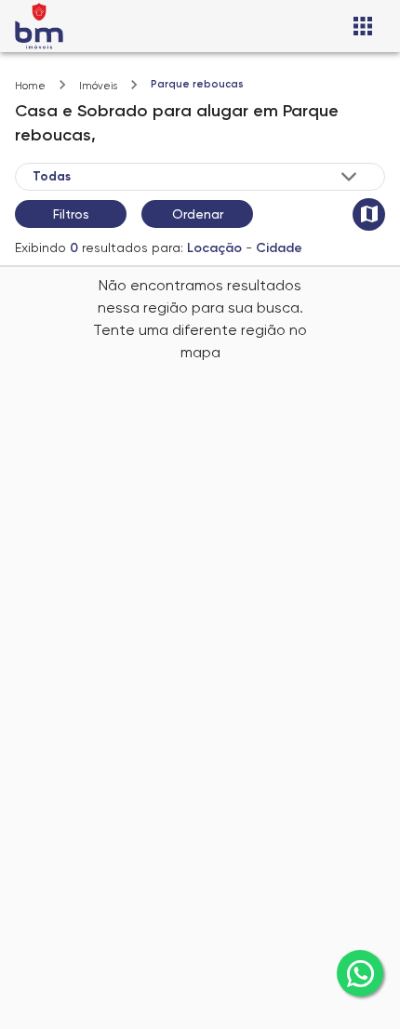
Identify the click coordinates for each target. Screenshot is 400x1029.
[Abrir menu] (363, 26)
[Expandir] (349, 177)
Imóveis (98, 86)
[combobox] (196, 177)
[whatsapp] (360, 973)
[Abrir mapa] (369, 214)
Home (30, 86)
